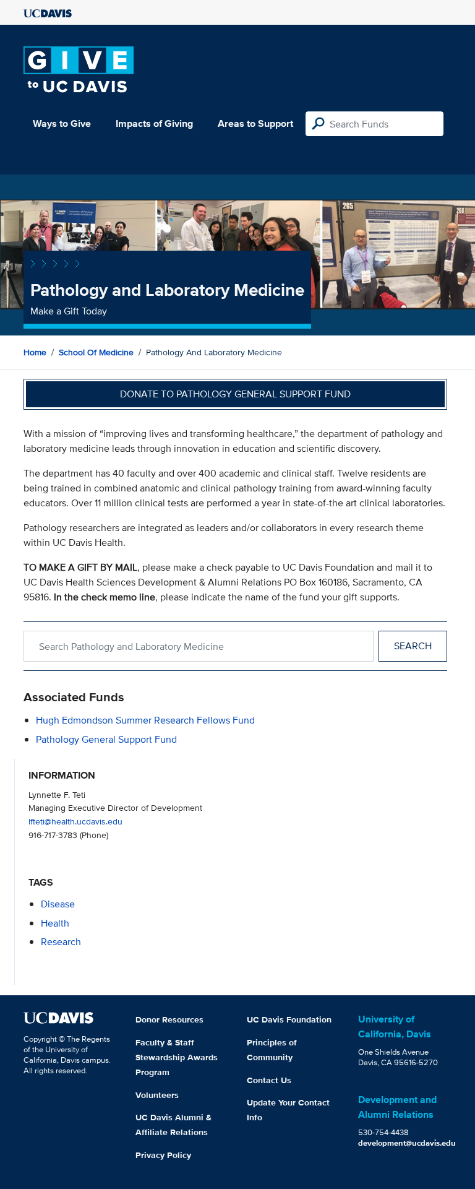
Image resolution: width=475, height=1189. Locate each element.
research (61, 942)
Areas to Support (255, 123)
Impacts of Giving (154, 123)
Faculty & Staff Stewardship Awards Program (176, 1057)
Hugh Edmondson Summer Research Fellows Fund (145, 720)
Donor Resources (169, 1019)
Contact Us (269, 1080)
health (55, 923)
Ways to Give (62, 123)
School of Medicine (96, 352)
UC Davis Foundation (289, 1019)
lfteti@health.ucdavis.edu (75, 821)
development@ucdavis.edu (407, 1143)
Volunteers (157, 1095)
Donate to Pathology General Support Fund (235, 394)
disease (58, 904)
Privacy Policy (163, 1155)
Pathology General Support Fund (106, 739)
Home (35, 352)
